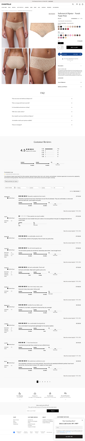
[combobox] (22, 188)
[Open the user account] (80, 4)
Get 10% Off (69, 436)
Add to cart (74, 47)
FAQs (29, 422)
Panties (15, 422)
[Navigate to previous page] (35, 382)
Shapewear (15, 424)
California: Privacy (37, 432)
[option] (59, 27)
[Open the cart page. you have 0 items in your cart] (82, 4)
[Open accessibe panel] (14, 432)
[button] (35, 7)
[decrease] (62, 48)
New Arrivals (16, 420)
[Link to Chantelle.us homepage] (7, 4)
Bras (14, 421)
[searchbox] (8, 188)
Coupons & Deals (32, 427)
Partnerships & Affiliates (47, 421)
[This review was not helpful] (79, 211)
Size (59, 40)
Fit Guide (30, 425)
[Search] (73, 4)
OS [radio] (60, 43)
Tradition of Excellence (47, 420)
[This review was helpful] (76, 211)
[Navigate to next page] (50, 382)
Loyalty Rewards (31, 424)
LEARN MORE (60, 77)
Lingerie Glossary (46, 422)
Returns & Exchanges (32, 421)
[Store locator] (77, 4)
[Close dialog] (82, 420)
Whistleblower (49, 432)
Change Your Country (19, 432)
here (31, 397)
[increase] (62, 46)
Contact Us (30, 420)
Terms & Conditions (26, 432)
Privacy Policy (31, 432)
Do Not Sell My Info (43, 432)
